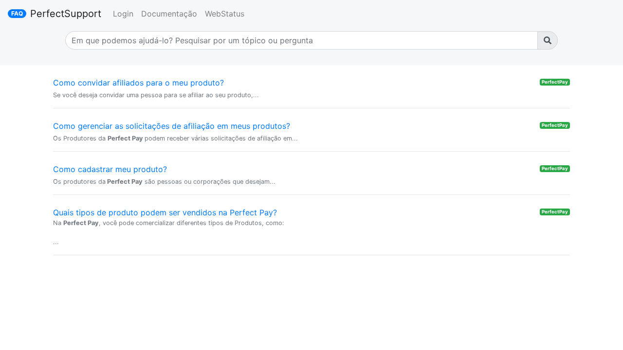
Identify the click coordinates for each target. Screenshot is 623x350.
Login (123, 13)
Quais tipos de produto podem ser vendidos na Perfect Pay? (165, 212)
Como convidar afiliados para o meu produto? (138, 83)
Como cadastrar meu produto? (110, 169)
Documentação (169, 13)
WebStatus (224, 13)
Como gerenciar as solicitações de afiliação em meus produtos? (171, 126)
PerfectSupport (65, 13)
